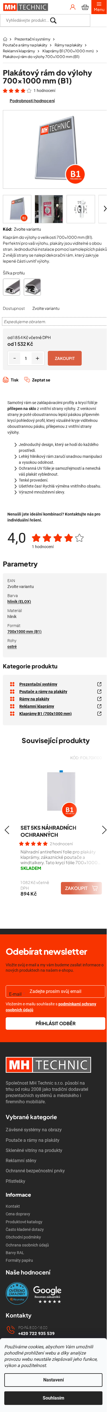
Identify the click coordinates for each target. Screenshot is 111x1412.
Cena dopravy (18, 1214)
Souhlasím (53, 1398)
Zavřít (33, 386)
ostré (12, 646)
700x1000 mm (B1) (24, 631)
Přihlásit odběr (56, 1023)
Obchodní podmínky (23, 1237)
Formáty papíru (19, 1260)
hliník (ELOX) (19, 601)
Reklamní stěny (21, 1160)
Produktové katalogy (24, 1222)
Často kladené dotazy (25, 1229)
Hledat (98, 20)
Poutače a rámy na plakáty (32, 1140)
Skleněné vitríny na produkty (34, 1150)
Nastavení (53, 1380)
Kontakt (13, 1206)
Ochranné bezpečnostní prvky (35, 1170)
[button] (7, 830)
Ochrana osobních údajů (27, 1245)
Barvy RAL (15, 1252)
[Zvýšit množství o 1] (37, 358)
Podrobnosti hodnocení (32, 100)
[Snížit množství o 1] (14, 358)
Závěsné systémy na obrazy (34, 1129)
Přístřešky (15, 1181)
